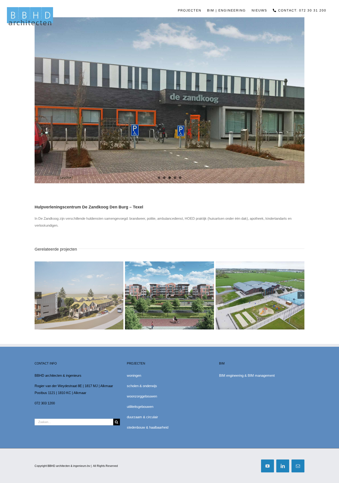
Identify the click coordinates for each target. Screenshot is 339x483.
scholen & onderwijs (142, 386)
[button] (38, 295)
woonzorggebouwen (142, 396)
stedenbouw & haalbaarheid (147, 427)
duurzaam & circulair (142, 417)
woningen (134, 375)
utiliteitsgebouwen (140, 407)
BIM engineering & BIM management (247, 375)
